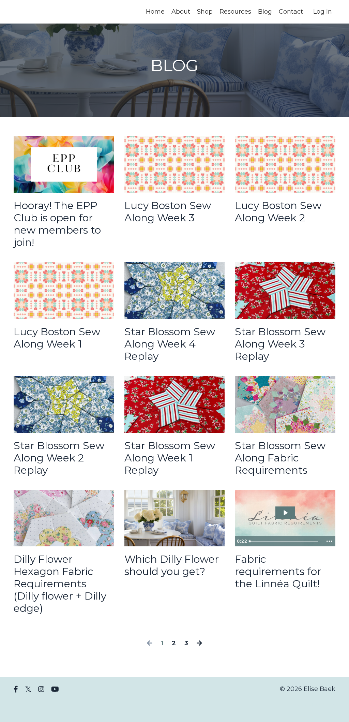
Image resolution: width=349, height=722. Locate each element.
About (180, 11)
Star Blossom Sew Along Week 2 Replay (59, 458)
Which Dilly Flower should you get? (171, 565)
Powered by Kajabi (313, 705)
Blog (265, 11)
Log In (322, 11)
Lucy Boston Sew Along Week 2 (278, 212)
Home (155, 11)
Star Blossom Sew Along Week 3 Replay (280, 344)
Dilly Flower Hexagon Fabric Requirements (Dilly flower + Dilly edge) (60, 584)
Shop (205, 11)
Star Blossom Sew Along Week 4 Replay (169, 344)
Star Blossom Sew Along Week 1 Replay (169, 458)
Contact (291, 11)
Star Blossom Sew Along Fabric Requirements (280, 458)
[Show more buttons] (329, 541)
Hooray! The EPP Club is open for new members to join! (57, 224)
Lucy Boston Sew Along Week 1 (57, 338)
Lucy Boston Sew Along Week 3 (167, 212)
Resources (235, 11)
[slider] (285, 541)
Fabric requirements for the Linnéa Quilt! (278, 571)
